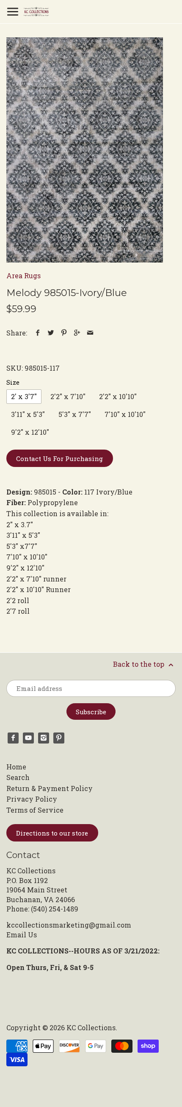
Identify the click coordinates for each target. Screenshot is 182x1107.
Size (12, 382)
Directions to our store (52, 833)
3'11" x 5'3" (28, 414)
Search (18, 777)
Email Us (21, 934)
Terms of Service (34, 809)
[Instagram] (43, 738)
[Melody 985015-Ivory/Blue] (84, 150)
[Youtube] (28, 738)
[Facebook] (13, 738)
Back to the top (139, 664)
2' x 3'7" (24, 396)
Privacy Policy (31, 798)
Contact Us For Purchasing (59, 458)
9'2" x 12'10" (30, 432)
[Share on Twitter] (51, 332)
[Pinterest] (58, 738)
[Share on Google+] (77, 332)
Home (16, 766)
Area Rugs (23, 275)
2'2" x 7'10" (67, 396)
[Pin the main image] (64, 332)
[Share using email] (90, 332)
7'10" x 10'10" (125, 414)
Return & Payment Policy (49, 788)
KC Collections (91, 1027)
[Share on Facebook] (37, 332)
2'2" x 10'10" (118, 396)
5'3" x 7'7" (74, 414)
